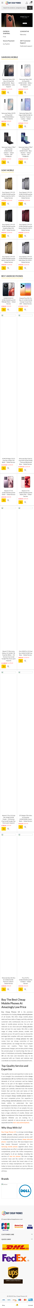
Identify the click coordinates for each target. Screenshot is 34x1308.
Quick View (8, 92)
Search (30, 8)
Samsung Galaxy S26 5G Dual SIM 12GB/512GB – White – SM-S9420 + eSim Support (26, 82)
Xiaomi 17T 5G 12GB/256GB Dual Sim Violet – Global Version (8, 492)
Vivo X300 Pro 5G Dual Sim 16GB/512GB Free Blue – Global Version (25, 653)
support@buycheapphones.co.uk (12, 1219)
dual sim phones (14, 1156)
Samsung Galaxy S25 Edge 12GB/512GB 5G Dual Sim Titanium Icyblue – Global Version (25, 116)
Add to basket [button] (4, 92)
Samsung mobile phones (9, 1146)
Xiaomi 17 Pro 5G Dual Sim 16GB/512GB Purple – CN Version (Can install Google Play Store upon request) (8, 819)
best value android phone (21, 1122)
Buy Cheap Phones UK (8, 1132)
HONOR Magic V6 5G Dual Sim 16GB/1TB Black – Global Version (8, 460)
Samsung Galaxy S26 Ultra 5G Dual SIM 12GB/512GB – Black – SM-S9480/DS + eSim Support (8, 82)
